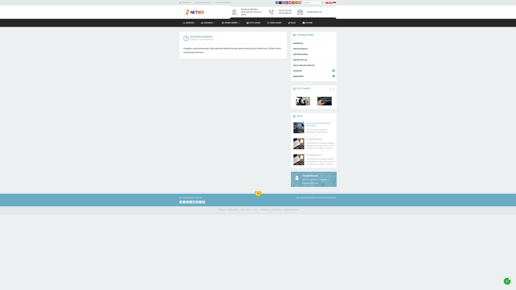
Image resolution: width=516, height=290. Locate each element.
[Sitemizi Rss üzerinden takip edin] (299, 2)
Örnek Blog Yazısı (314, 139)
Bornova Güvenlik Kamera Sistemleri (318, 124)
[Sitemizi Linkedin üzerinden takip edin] (286, 2)
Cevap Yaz (490, 270)
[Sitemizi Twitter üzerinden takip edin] (280, 2)
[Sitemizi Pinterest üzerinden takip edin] (293, 2)
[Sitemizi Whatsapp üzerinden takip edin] (296, 2)
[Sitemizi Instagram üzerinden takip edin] (283, 2)
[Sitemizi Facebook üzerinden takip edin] (277, 2)
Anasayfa (194, 39)
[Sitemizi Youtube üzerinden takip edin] (290, 2)
